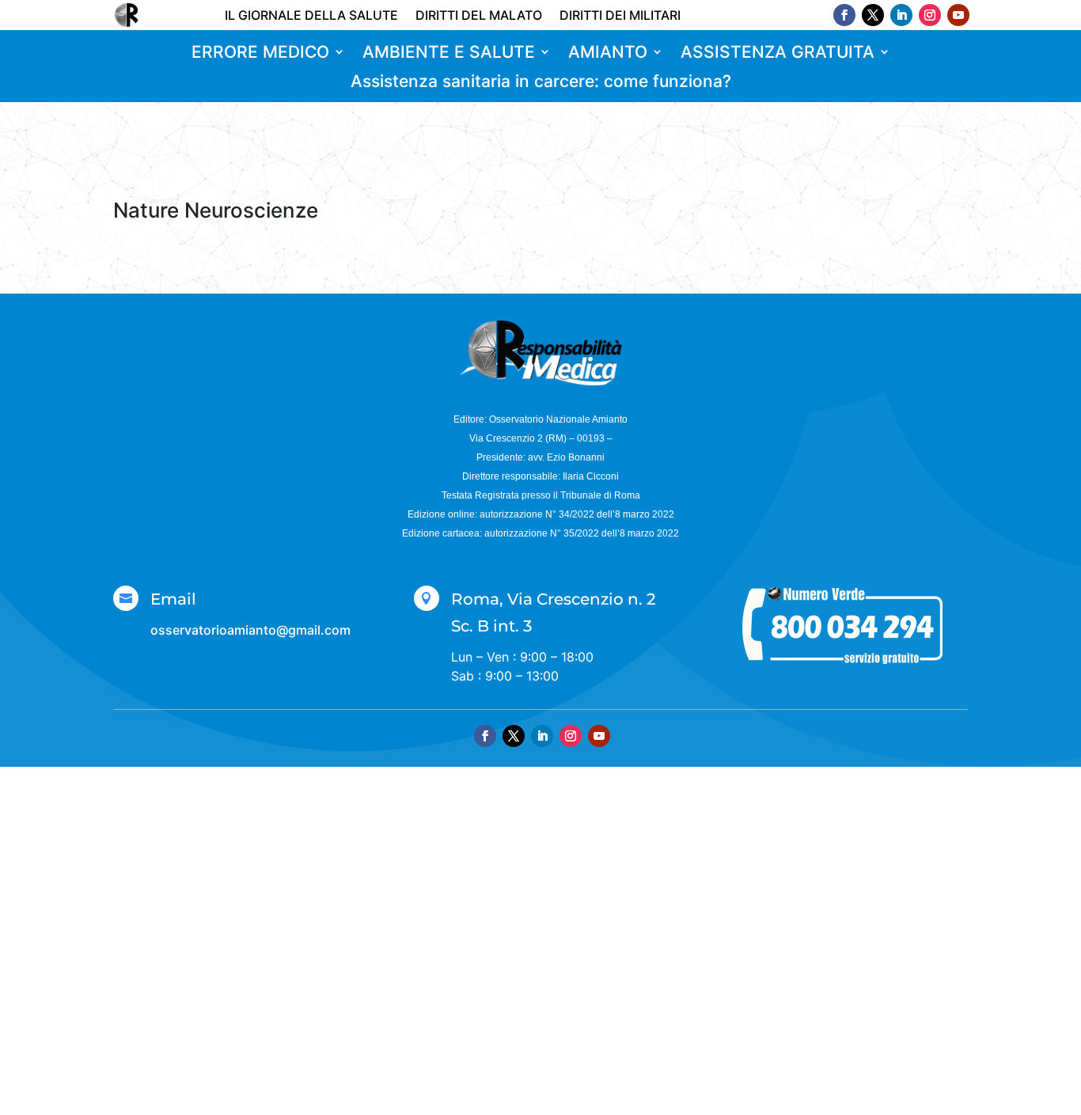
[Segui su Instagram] (930, 15)
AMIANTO (607, 53)
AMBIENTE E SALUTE (448, 53)
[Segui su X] (873, 15)
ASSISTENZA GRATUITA (777, 53)
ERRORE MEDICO (260, 53)
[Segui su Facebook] (844, 15)
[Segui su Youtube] (958, 15)
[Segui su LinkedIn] (901, 15)
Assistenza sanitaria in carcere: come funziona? (541, 82)
